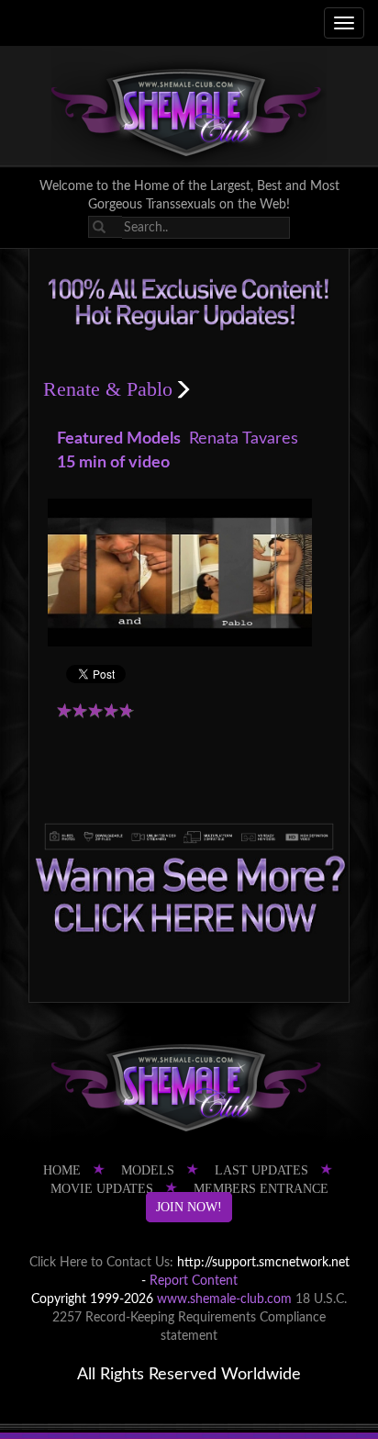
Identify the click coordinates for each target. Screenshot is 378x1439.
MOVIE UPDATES (101, 1189)
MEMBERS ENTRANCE (261, 1189)
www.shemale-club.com (224, 1299)
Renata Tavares (243, 439)
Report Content (194, 1281)
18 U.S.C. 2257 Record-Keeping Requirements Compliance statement (199, 1318)
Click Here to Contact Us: (101, 1262)
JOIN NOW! (189, 1207)
